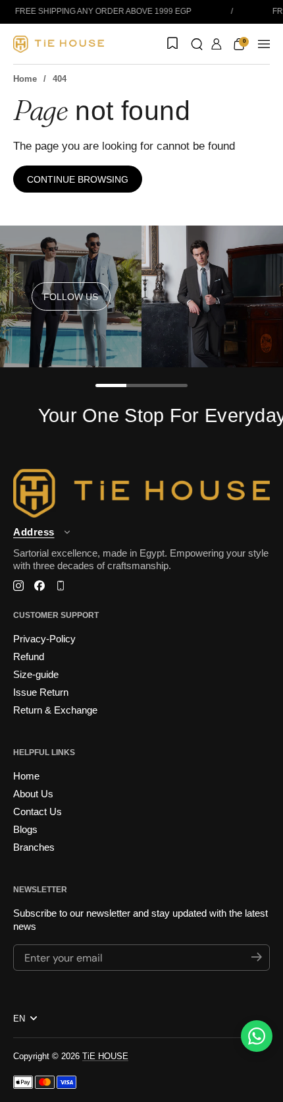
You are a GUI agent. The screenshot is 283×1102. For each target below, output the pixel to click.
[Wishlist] (171, 44)
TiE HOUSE (105, 1056)
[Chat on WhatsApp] (256, 1036)
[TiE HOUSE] (58, 44)
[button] (197, 44)
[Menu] (264, 44)
